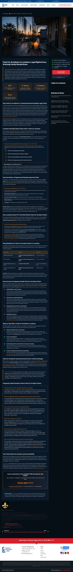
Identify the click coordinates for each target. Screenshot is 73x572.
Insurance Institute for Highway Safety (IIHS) (12, 107)
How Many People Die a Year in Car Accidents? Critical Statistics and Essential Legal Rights (60, 122)
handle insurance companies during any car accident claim (34, 286)
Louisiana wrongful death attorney (30, 209)
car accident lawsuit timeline (12, 320)
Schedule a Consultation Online (15, 486)
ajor (62, 570)
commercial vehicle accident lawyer (35, 445)
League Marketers (67, 570)
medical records (22, 339)
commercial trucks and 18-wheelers (10, 116)
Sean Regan (5, 463)
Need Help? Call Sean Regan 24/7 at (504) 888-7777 (36, 540)
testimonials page (40, 468)
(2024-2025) (13, 524)
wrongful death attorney (11, 353)
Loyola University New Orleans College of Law (23, 515)
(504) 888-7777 (25, 483)
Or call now (58, 77)
